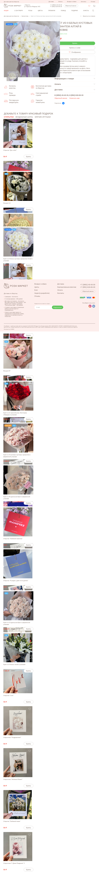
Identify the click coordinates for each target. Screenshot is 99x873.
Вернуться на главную (89, 16)
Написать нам (74, 98)
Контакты (83, 1)
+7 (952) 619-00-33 (56, 6)
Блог (36, 290)
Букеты (86, 10)
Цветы (40, 10)
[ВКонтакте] (63, 103)
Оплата (60, 1)
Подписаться (57, 307)
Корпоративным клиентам (66, 287)
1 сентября (18, 10)
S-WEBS (12, 329)
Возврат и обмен (71, 1)
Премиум (51, 10)
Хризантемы (24, 16)
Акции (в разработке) (42, 293)
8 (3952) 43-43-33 (61, 95)
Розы (30, 10)
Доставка (51, 1)
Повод (63, 10)
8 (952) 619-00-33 (76, 95)
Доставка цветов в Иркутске (11, 16)
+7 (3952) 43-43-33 (56, 5)
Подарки (74, 10)
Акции (6, 10)
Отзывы (93, 1)
